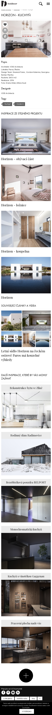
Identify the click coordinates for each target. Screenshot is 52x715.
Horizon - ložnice (13, 205)
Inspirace (17, 10)
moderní (20, 104)
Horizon (7, 297)
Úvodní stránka (6, 10)
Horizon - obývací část (17, 159)
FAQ (33, 699)
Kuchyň (8, 104)
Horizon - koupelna (15, 251)
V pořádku (26, 711)
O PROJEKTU (7, 699)
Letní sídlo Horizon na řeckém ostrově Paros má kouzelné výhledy (23, 355)
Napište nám (22, 699)
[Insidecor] (9, 4)
